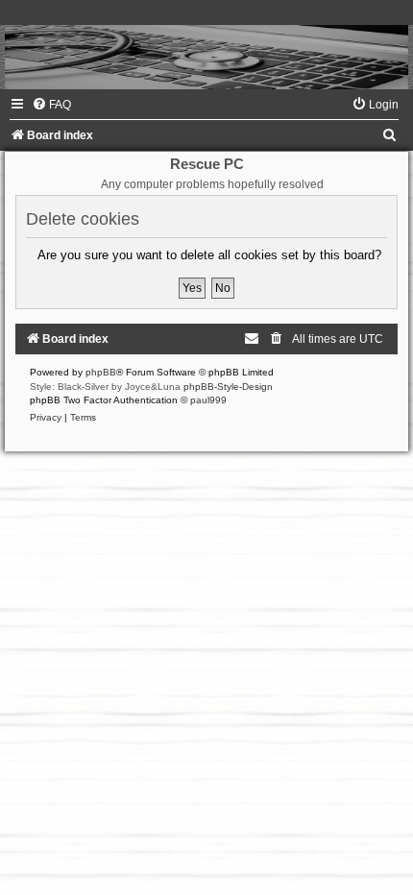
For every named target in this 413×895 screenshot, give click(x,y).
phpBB (100, 372)
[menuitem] (51, 104)
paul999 (208, 400)
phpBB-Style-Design (228, 386)
